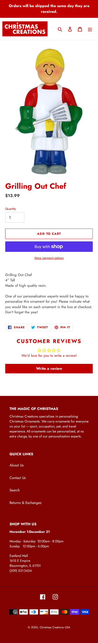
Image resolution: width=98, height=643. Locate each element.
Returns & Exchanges (25, 502)
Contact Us (18, 477)
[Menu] (90, 29)
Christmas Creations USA (55, 627)
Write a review (49, 368)
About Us (17, 465)
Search (15, 490)
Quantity (10, 209)
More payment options (49, 258)
